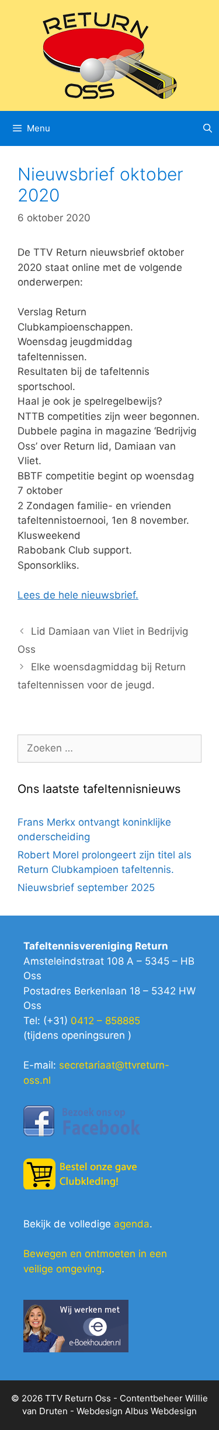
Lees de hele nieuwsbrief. (78, 595)
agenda (132, 1224)
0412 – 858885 (105, 1021)
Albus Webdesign (161, 1411)
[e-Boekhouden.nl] (75, 1349)
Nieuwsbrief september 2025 (86, 887)
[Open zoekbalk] (207, 128)
